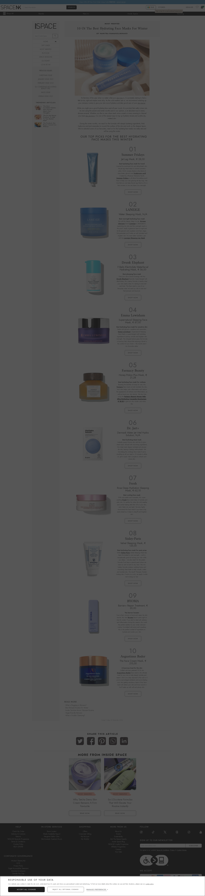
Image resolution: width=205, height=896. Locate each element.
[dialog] (102, 886)
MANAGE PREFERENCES (96, 889)
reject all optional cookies (66, 889)
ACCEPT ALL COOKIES (26, 889)
